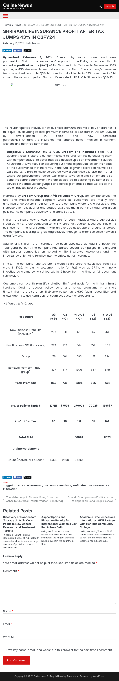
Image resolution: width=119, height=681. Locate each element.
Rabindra (34, 43)
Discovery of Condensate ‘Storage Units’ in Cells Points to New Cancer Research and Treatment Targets (19, 523)
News (5, 482)
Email (7, 624)
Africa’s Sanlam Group (28, 485)
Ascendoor (72, 676)
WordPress (98, 676)
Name (8, 611)
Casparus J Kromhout (57, 485)
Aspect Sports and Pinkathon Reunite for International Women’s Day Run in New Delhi (59, 522)
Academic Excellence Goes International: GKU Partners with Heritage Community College (98, 522)
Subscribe (110, 6)
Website (8, 637)
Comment (11, 571)
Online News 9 (17, 5)
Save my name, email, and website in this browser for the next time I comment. (59, 650)
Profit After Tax (82, 485)
